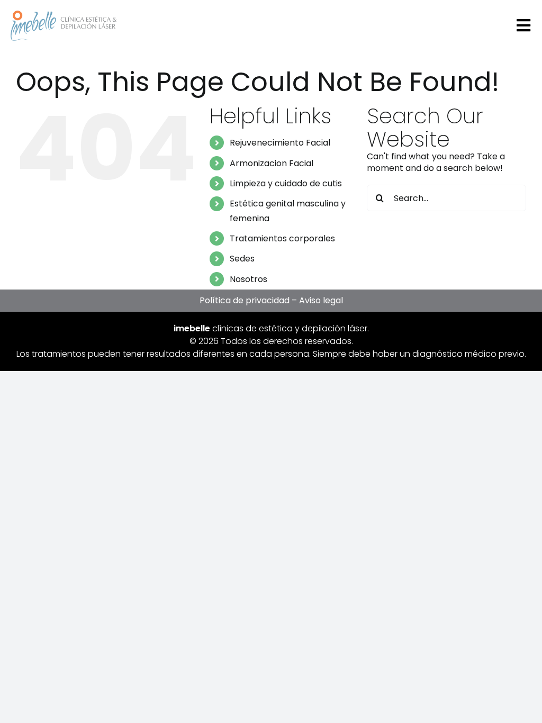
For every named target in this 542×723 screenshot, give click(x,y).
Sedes (242, 258)
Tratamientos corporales (282, 238)
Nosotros (248, 279)
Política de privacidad (245, 300)
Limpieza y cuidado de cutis (286, 183)
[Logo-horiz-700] (63, 14)
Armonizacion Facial (271, 163)
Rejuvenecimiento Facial (280, 143)
